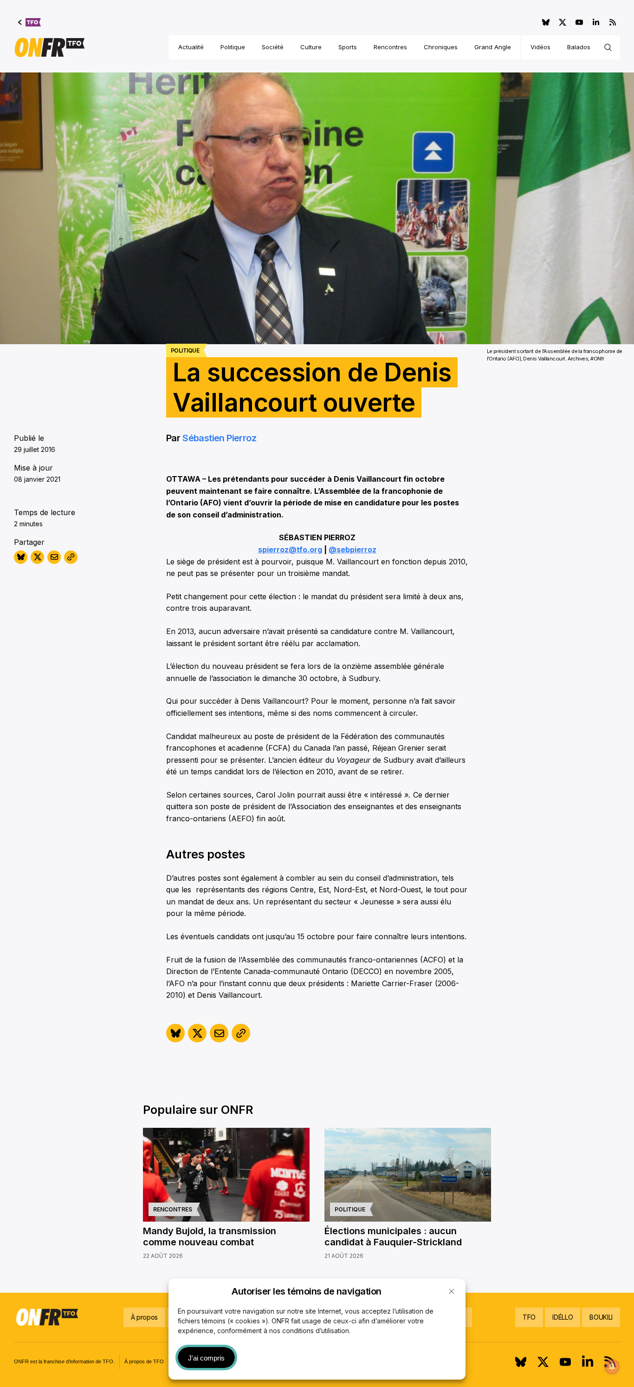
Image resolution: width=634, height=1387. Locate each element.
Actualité (191, 47)
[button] (451, 1291)
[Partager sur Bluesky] (20, 557)
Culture (311, 47)
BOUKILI (601, 1317)
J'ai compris (206, 1358)
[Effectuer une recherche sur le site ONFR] (608, 47)
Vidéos (540, 47)
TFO (529, 1317)
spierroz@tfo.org (290, 549)
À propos (144, 1317)
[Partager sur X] (37, 557)
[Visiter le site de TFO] (29, 22)
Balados (578, 47)
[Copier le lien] (71, 557)
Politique (232, 47)
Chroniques (441, 47)
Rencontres (390, 47)
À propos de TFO (144, 1361)
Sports (347, 47)
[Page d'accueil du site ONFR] (49, 47)
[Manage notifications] (612, 1366)
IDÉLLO (562, 1317)
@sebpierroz (352, 549)
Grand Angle (492, 47)
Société (273, 47)
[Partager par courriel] (54, 557)
